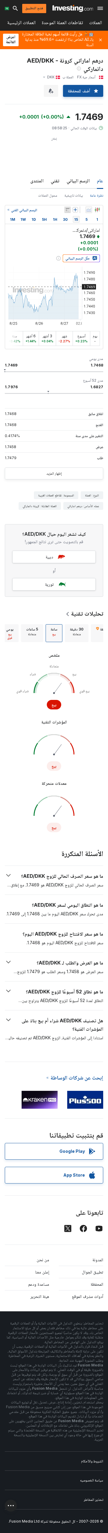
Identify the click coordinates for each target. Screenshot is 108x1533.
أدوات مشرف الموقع (87, 1296)
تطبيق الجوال (92, 1271)
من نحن (43, 1259)
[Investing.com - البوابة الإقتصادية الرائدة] (72, 8)
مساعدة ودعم (38, 1284)
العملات (95, 23)
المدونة (97, 1259)
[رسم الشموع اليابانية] (97, 209)
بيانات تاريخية (73, 195)
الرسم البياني (78, 181)
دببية (49, 556)
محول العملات (47, 195)
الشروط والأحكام (92, 1461)
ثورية (49, 584)
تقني (55, 181)
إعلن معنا (42, 1271)
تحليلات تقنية (87, 613)
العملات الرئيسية (21, 23)
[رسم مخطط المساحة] (89, 209)
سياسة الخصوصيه (91, 1480)
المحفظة (97, 1284)
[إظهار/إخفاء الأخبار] (67, 209)
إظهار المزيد (54, 473)
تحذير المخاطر (93, 1499)
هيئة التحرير (39, 1296)
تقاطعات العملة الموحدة (62, 23)
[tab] (76, 633)
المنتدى (37, 181)
